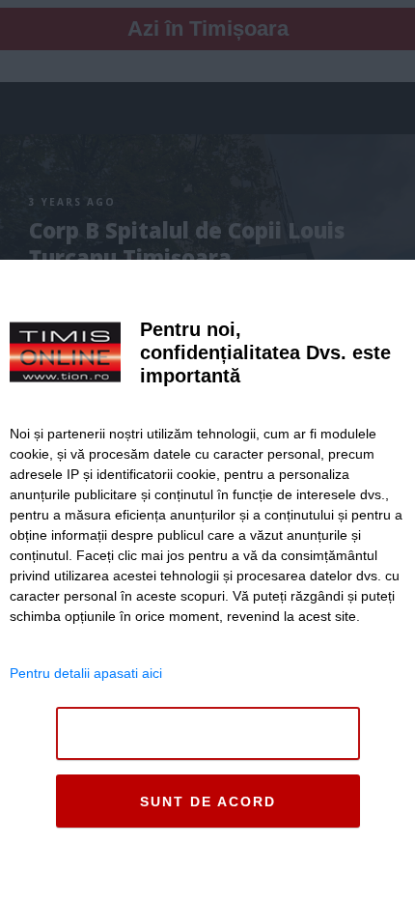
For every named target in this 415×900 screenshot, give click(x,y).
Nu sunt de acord (207, 734)
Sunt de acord (208, 801)
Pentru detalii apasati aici (86, 673)
